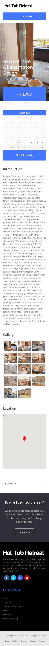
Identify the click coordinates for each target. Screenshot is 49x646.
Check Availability (25, 155)
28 (31, 142)
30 (43, 142)
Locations (7, 602)
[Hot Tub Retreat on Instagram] (20, 578)
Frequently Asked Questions (15, 606)
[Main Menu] (42, 6)
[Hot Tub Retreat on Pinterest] (27, 578)
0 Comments (10, 484)
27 (24, 142)
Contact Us (24, 532)
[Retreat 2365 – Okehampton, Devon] (10, 346)
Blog (5, 610)
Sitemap (33, 641)
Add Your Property (10, 618)
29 (37, 142)
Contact (42, 641)
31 (6, 147)
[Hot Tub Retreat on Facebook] (6, 578)
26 (18, 142)
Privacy (24, 641)
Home (5, 598)
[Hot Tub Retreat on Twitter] (13, 578)
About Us (7, 614)
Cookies (15, 641)
